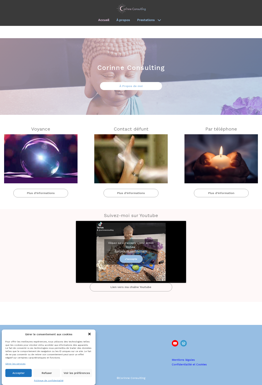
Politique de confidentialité (48, 380)
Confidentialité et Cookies (189, 364)
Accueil (103, 20)
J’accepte (131, 258)
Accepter (18, 373)
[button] (90, 334)
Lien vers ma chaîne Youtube (131, 287)
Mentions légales (183, 359)
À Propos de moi (131, 86)
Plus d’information (221, 193)
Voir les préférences (77, 373)
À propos (123, 20)
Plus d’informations (41, 193)
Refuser (47, 373)
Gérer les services (15, 363)
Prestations (146, 20)
